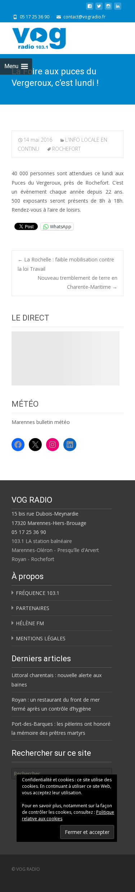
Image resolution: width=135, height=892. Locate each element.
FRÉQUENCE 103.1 (37, 592)
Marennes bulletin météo (41, 422)
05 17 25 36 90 (29, 532)
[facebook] (89, 8)
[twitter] (99, 8)
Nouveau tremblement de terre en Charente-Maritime (77, 282)
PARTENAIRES (32, 608)
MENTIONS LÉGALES (41, 638)
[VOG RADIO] (52, 36)
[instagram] (108, 8)
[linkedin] (117, 8)
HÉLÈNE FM (30, 623)
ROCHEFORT (66, 148)
